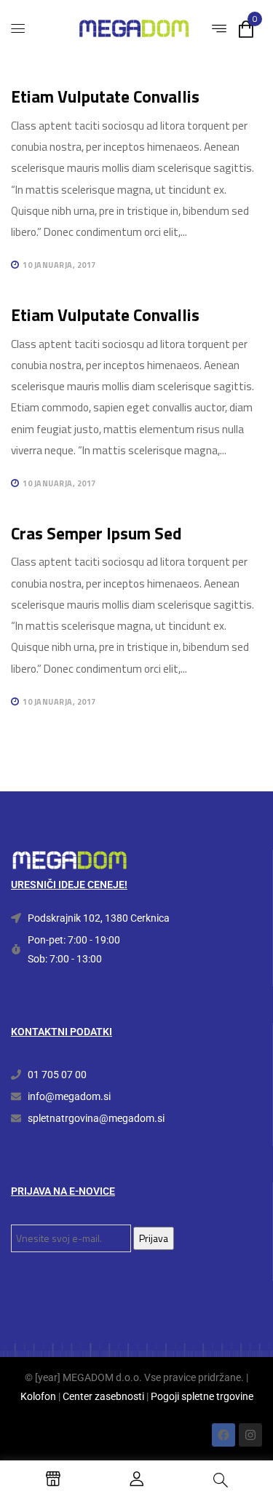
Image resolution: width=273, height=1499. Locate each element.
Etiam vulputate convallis (105, 96)
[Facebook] (223, 1435)
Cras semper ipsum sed (96, 533)
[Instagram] (250, 1435)
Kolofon (38, 1396)
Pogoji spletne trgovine (202, 1396)
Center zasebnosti (103, 1396)
